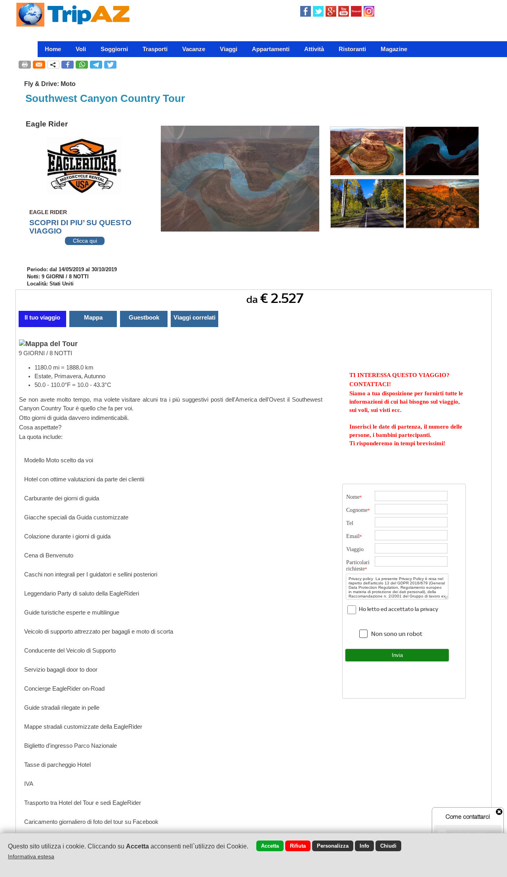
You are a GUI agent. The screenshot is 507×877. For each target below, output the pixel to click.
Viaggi (228, 49)
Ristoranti (352, 49)
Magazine (394, 49)
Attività (314, 49)
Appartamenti (271, 49)
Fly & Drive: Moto (50, 83)
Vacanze (193, 49)
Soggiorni (114, 49)
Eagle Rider (47, 124)
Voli (81, 49)
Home (53, 49)
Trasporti (155, 49)
